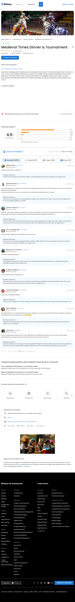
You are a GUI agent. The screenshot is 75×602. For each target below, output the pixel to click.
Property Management (20, 563)
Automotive (17, 545)
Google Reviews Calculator (60, 503)
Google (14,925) (32, 160)
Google (12, 426)
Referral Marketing (19, 517)
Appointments (5, 519)
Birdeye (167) (67, 160)
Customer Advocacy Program (61, 526)
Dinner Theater (28, 39)
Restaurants (17, 39)
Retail (15, 571)
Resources (41, 504)
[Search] (41, 4)
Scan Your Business (57, 512)
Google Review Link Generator (61, 509)
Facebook (22, 426)
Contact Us (41, 531)
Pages (3, 502)
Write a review (67, 4)
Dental (16, 548)
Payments (4, 525)
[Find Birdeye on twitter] (38, 583)
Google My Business (20, 526)
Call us (9, 417)
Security (26, 592)
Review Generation (19, 509)
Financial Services (19, 551)
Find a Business (56, 515)
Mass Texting (5, 522)
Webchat (4, 513)
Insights (3, 538)
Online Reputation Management (23, 512)
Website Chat (18, 520)
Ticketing (4, 544)
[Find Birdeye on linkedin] (41, 583)
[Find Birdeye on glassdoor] (52, 583)
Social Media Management (22, 538)
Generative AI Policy (49, 592)
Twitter (31, 426)
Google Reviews (18, 523)
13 (23, 351)
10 (14, 351)
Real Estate (17, 568)
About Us (40, 493)
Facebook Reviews (19, 529)
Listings (3, 493)
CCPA (40, 592)
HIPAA (35, 592)
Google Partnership (4, 561)
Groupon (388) (50, 160)
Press (39, 510)
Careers (40, 516)
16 (32, 351)
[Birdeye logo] (6, 4)
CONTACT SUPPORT (64, 583)
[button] (2, 351)
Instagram (41, 426)
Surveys (3, 535)
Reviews (3, 496)
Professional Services (58, 496)
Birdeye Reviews (42, 522)
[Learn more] (37, 444)
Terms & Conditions (7, 592)
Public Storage (18, 566)
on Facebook (18, 165)
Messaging (4, 532)
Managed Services (57, 493)
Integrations (5, 557)
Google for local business (21, 503)
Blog (39, 507)
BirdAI (2, 551)
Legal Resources (42, 528)
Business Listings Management (23, 532)
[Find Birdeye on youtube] (49, 583)
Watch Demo (42, 499)
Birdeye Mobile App (6, 565)
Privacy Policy (18, 592)
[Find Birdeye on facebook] (34, 583)
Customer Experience (20, 535)
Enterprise (17, 496)
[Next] (71, 395)
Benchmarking (5, 541)
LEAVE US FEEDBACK (11, 58)
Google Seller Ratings (5, 505)
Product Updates (43, 513)
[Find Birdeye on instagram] (45, 583)
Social (3, 516)
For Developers (56, 517)
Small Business (18, 493)
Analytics (4, 554)
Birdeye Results (42, 525)
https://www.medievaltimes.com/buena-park (22, 421)
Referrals (3, 499)
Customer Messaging (20, 515)
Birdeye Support (56, 520)
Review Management (20, 506)
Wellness (16, 574)
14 (26, 351)
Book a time (41, 502)
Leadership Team (43, 496)
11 (17, 351)
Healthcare (17, 554)
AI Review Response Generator (61, 506)
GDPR (31, 592)
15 (29, 351)
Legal (15, 560)
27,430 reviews (17, 51)
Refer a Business (57, 523)
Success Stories (42, 519)
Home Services (18, 557)
